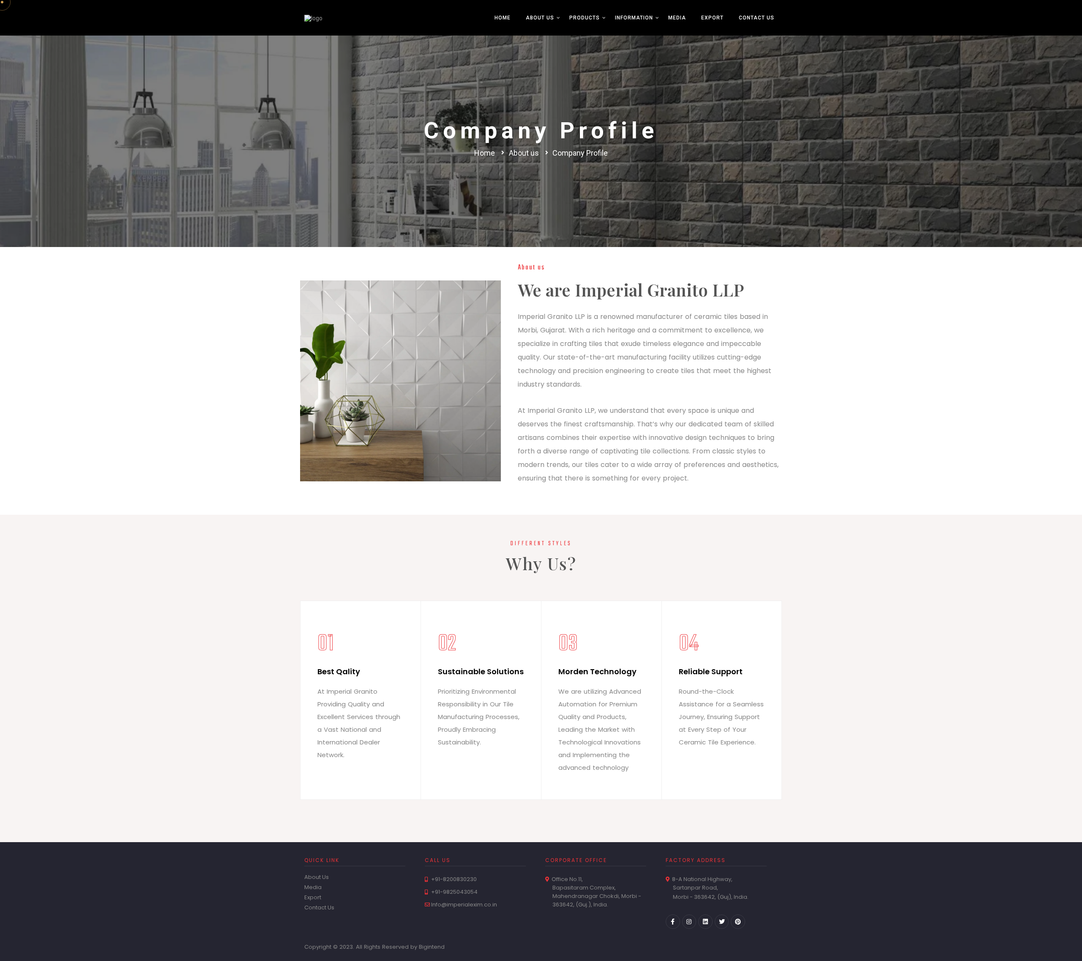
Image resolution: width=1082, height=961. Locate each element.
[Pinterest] (738, 921)
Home (503, 18)
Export (712, 18)
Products (584, 18)
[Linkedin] (705, 921)
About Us (540, 18)
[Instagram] (689, 921)
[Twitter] (722, 921)
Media (677, 18)
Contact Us (756, 18)
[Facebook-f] (673, 921)
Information (634, 18)
